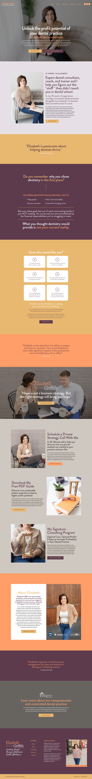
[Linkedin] (85, 4)
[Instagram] (87, 4)
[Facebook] (89, 4)
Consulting (64, 4)
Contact (79, 4)
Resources (72, 4)
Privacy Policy (84, 776)
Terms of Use (77, 776)
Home (52, 4)
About (58, 4)
